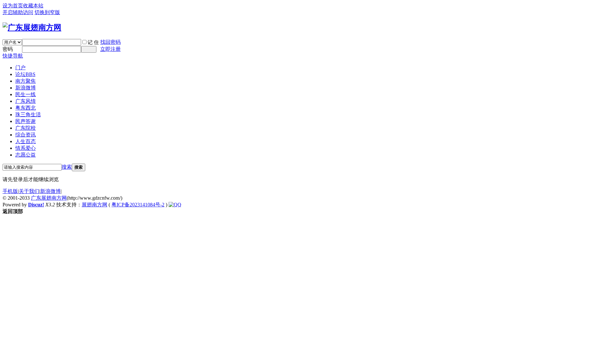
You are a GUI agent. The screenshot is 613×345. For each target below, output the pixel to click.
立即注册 (110, 49)
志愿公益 (25, 154)
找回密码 (110, 42)
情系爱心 (25, 148)
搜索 (67, 167)
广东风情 (25, 101)
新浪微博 (25, 87)
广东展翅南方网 (49, 198)
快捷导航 (13, 55)
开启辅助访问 (18, 12)
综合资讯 (25, 134)
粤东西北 (25, 108)
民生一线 (25, 94)
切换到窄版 (47, 12)
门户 (20, 67)
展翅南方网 (94, 204)
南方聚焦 (25, 81)
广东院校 (25, 128)
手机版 (10, 191)
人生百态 (25, 141)
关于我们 (29, 191)
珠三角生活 (28, 114)
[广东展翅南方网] (32, 27)
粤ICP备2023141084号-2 (137, 204)
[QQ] (175, 204)
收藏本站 (33, 5)
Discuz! (36, 204)
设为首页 (13, 5)
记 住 (93, 42)
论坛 (25, 74)
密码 (8, 49)
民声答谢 (25, 121)
